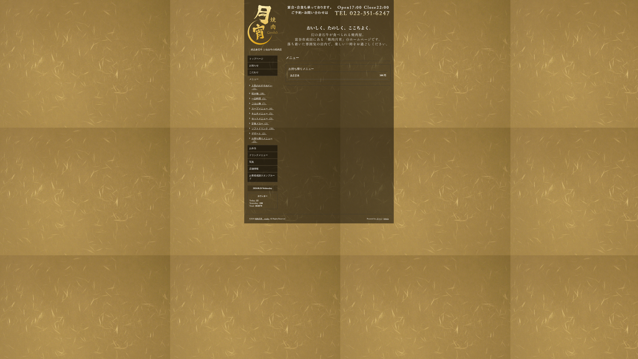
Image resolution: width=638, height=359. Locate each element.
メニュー (254, 79)
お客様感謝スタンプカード (262, 177)
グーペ (379, 219)
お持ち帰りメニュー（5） (262, 140)
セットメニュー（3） (263, 118)
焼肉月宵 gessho (262, 219)
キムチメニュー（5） (263, 113)
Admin (386, 219)
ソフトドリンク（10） (263, 128)
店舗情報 (254, 169)
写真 (251, 162)
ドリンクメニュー (258, 155)
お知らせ (254, 65)
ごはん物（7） (259, 103)
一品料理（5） (259, 98)
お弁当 (252, 148)
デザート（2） (259, 133)
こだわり (254, 72)
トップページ (256, 59)
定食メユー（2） (260, 123)
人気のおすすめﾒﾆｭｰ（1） (262, 87)
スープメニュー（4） (263, 108)
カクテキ (294, 75)
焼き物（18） (259, 93)
